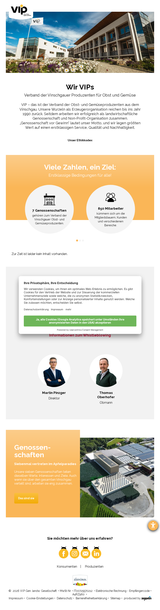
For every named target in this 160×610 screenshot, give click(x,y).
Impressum (16, 598)
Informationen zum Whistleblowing (80, 335)
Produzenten (94, 566)
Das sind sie (26, 498)
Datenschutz (64, 598)
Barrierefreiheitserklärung (91, 598)
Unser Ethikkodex (80, 140)
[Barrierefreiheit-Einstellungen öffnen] (153, 525)
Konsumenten (67, 566)
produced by (132, 598)
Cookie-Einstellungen (39, 598)
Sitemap (115, 598)
